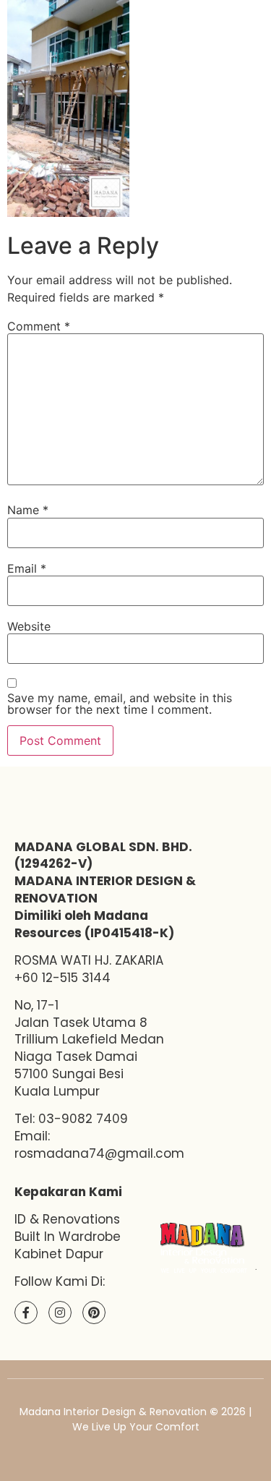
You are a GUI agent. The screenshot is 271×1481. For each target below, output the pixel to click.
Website (29, 626)
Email (26, 568)
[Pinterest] (94, 1312)
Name (27, 510)
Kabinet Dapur (58, 1254)
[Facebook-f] (26, 1312)
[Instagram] (60, 1312)
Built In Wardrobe (67, 1236)
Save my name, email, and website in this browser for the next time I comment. (119, 703)
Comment (38, 326)
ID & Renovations (67, 1219)
